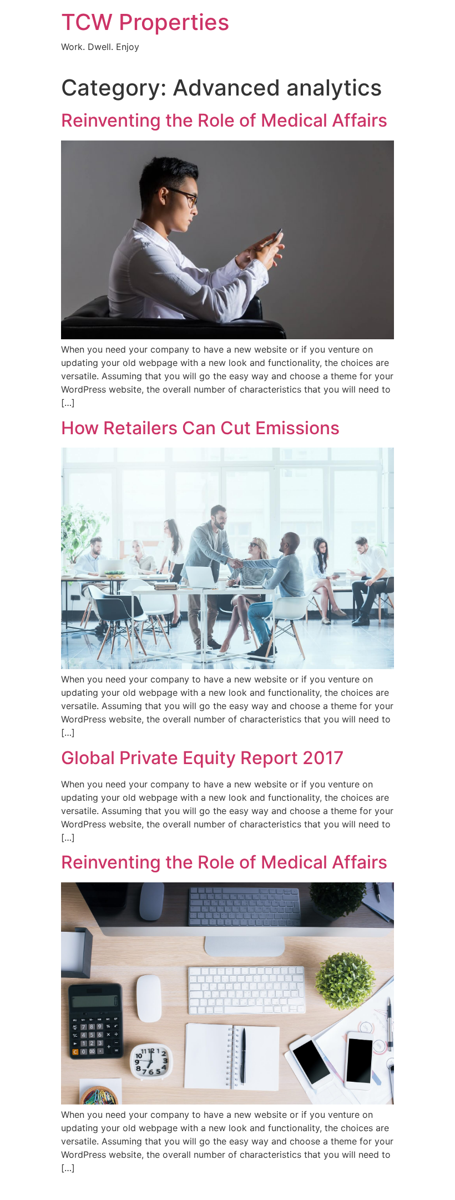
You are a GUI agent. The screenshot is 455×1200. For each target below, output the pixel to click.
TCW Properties (145, 22)
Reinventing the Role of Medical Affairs (224, 120)
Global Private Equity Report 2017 (202, 758)
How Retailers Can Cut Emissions (200, 428)
